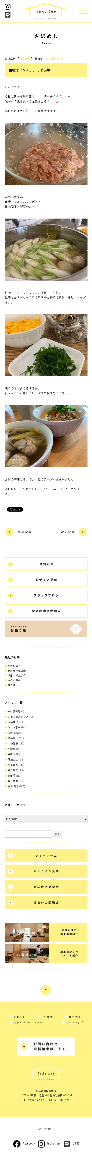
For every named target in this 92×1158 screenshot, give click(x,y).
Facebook (29, 1143)
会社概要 (47, 1017)
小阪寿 (11, 748)
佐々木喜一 (14, 727)
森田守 (11, 754)
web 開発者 (14, 711)
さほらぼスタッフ (55, 58)
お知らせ (19, 1017)
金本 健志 (13, 786)
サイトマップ (74, 1022)
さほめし (25, 58)
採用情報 (74, 1017)
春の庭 (11, 684)
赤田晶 (11, 775)
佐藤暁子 (13, 738)
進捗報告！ (14, 666)
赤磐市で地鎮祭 (17, 670)
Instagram (54, 1143)
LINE (76, 1143)
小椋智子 (13, 743)
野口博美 (13, 781)
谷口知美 (13, 770)
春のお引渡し (15, 680)
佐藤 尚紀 (13, 732)
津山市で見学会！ (18, 675)
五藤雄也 (13, 722)
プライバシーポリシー (28, 1022)
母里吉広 (13, 759)
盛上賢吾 (13, 765)
